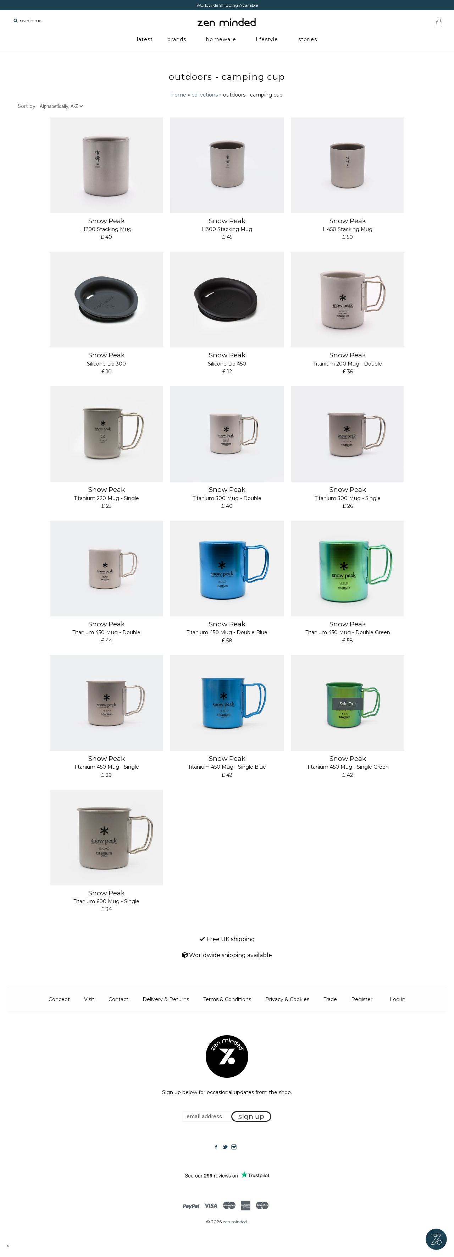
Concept (59, 999)
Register (361, 999)
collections (205, 95)
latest (145, 39)
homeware (221, 39)
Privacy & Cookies (287, 999)
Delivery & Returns (166, 999)
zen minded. (235, 1221)
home (178, 95)
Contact (118, 999)
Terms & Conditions (227, 999)
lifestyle (267, 39)
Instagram (234, 1147)
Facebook (216, 1147)
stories (307, 39)
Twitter (225, 1147)
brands (176, 39)
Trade (330, 999)
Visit (89, 999)
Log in (397, 999)
